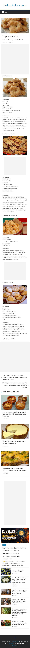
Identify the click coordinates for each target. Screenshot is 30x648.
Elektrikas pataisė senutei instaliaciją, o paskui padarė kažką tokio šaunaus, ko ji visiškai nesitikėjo (14, 385)
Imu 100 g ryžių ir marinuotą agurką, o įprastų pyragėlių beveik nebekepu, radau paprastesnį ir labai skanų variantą (19, 581)
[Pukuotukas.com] (3, 12)
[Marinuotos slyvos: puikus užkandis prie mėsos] (6, 571)
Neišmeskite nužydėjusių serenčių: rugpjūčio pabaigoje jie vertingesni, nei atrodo (19, 623)
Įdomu (4, 544)
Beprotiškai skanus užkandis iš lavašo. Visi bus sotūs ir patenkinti (14, 469)
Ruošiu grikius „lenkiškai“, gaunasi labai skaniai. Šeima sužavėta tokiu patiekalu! (14, 414)
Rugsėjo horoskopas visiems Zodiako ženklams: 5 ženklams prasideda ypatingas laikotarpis (14, 552)
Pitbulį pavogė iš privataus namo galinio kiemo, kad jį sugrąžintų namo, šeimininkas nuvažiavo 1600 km (15, 377)
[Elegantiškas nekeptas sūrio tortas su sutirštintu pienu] (15, 425)
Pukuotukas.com (15, 5)
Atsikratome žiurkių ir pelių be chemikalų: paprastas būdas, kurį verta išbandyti (19, 592)
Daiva (11, 42)
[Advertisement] (15, 59)
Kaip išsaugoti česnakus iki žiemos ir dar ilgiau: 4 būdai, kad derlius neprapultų (19, 601)
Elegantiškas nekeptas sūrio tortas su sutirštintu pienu (14, 442)
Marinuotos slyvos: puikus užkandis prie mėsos (18, 570)
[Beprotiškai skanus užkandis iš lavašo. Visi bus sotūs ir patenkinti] (15, 452)
